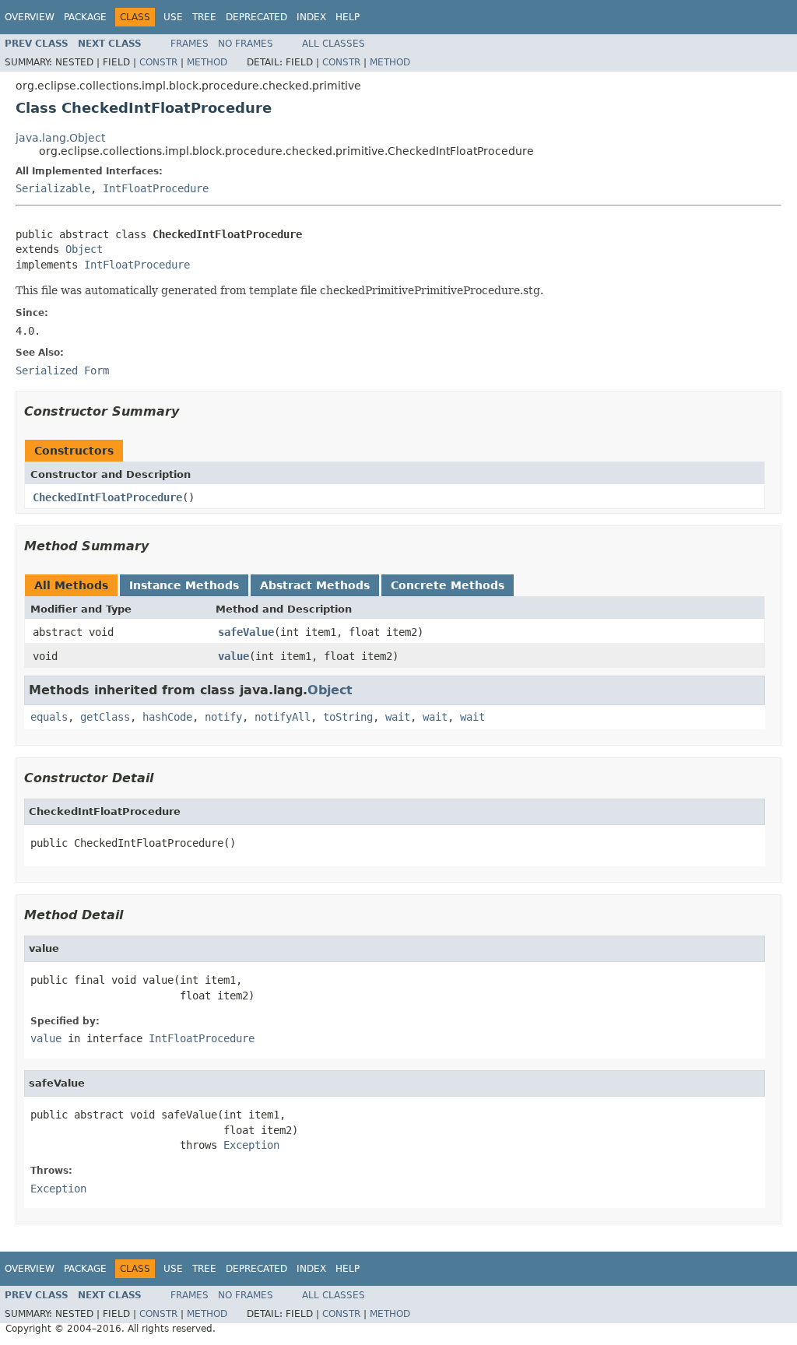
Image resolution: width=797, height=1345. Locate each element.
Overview (29, 17)
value (233, 656)
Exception (251, 1145)
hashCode (167, 717)
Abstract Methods (315, 585)
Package (85, 17)
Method (207, 62)
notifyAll (283, 717)
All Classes (333, 43)
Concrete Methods (447, 585)
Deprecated (256, 17)
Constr (158, 62)
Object (84, 249)
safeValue (246, 632)
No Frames (245, 43)
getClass (105, 717)
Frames (189, 43)
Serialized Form (62, 370)
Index (311, 17)
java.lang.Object (60, 138)
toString (348, 717)
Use (173, 17)
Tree (204, 17)
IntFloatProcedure (156, 188)
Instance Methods (184, 585)
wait (397, 717)
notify (223, 717)
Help (347, 17)
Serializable (53, 188)
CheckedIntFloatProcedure (107, 497)
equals (49, 717)
